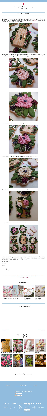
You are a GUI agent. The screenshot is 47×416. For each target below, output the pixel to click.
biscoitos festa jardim (14, 275)
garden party (28, 276)
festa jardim (40, 275)
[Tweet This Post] (26, 277)
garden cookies (22, 276)
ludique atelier (33, 276)
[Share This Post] (27, 277)
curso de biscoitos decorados (32, 275)
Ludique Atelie (34, 20)
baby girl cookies (7, 275)
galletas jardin (17, 276)
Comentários (18, 395)
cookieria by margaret (23, 275)
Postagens (18, 393)
